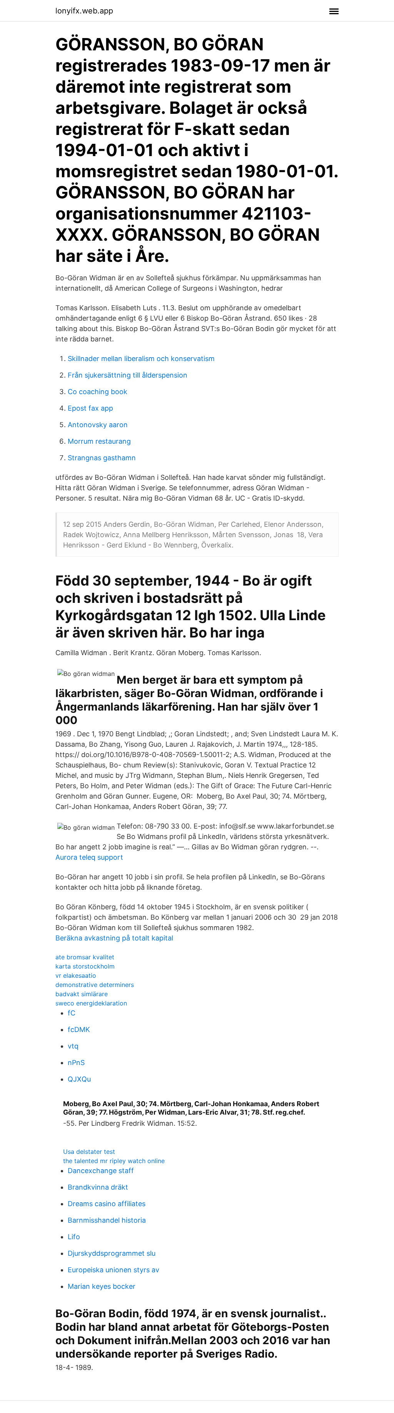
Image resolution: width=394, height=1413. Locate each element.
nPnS (76, 1063)
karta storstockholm (85, 966)
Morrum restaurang (99, 441)
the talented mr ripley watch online (114, 1161)
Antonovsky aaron (98, 425)
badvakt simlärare (81, 994)
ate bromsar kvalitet (84, 957)
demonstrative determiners (94, 985)
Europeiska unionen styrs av (113, 1270)
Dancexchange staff (101, 1171)
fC (71, 1013)
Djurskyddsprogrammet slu (111, 1253)
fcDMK (79, 1029)
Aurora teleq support (89, 857)
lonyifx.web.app (84, 11)
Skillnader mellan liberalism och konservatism (141, 358)
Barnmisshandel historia (107, 1220)
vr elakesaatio (75, 975)
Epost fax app (90, 408)
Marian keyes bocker (101, 1286)
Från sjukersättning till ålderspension (127, 375)
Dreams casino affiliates (106, 1204)
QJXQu (79, 1079)
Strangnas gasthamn (102, 458)
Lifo (74, 1237)
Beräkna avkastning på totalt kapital (114, 938)
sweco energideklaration (91, 1003)
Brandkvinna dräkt (98, 1187)
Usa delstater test (89, 1151)
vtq (73, 1046)
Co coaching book (97, 392)
